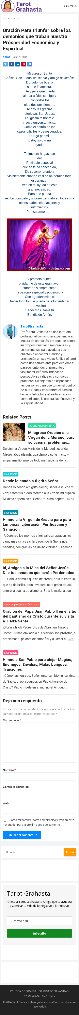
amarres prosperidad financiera (21, 604)
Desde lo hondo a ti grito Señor (30, 481)
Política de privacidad (54, 991)
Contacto (48, 995)
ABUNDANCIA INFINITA (41, 425)
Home (6, 18)
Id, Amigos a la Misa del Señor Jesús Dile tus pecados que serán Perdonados (38, 570)
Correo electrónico (17, 786)
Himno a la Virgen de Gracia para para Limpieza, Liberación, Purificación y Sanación (37, 524)
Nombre (9, 770)
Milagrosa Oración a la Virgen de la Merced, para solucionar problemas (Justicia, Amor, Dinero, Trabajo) (51, 442)
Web (6, 803)
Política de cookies (23, 991)
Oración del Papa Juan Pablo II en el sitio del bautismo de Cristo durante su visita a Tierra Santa (39, 616)
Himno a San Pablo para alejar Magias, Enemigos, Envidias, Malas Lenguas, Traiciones (37, 664)
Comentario (12, 720)
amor (16, 18)
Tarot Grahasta (20, 1002)
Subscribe (39, 933)
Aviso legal (32, 995)
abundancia (10, 474)
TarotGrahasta (31, 326)
